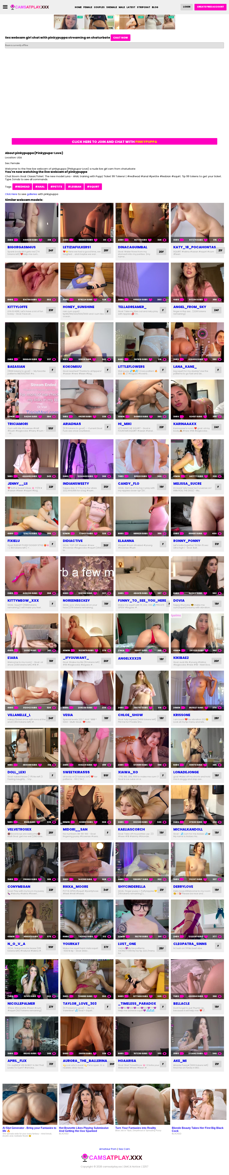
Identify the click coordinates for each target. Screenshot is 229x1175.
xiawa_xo (128, 772)
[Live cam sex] (31, 7)
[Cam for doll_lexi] (31, 748)
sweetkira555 (76, 772)
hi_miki (124, 423)
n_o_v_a (16, 943)
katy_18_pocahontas (194, 247)
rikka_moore (75, 886)
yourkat (71, 943)
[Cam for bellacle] (197, 979)
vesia (68, 715)
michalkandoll (188, 829)
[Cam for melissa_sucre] (197, 459)
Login (186, 6)
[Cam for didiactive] (87, 516)
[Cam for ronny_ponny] (197, 516)
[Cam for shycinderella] (142, 862)
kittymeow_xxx (23, 600)
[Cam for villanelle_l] (31, 691)
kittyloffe (17, 307)
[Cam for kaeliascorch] (142, 805)
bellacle (181, 1003)
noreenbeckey (76, 600)
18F (51, 661)
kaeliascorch (131, 829)
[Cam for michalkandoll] (197, 805)
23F (51, 310)
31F (217, 544)
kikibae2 (181, 657)
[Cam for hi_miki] (142, 399)
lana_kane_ (185, 366)
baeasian (16, 366)
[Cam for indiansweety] (87, 459)
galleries (32, 194)
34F (105, 890)
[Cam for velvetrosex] (31, 805)
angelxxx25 (129, 658)
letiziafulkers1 (77, 247)
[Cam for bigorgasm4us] (31, 223)
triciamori (18, 423)
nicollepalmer (21, 1003)
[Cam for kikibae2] (197, 633)
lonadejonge (186, 772)
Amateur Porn (108, 1149)
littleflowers (131, 366)
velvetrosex (20, 829)
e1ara (13, 657)
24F (50, 250)
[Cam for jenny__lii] (31, 459)
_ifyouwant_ (76, 657)
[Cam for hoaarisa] (142, 1036)
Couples (99, 7)
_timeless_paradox (137, 1003)
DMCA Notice (132, 1166)
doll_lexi (17, 772)
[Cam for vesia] (87, 691)
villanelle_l (19, 715)
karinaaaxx (184, 423)
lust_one (127, 943)
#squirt (93, 186)
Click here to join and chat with (114, 141)
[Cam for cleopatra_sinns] (197, 919)
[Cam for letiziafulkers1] (87, 223)
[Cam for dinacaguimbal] (142, 223)
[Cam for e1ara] (31, 633)
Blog (155, 7)
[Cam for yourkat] (87, 919)
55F (50, 428)
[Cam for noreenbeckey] (87, 576)
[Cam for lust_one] (142, 919)
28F (106, 250)
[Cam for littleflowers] (142, 342)
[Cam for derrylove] (197, 862)
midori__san (75, 829)
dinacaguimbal (132, 247)
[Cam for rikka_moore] (87, 862)
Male (122, 7)
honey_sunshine (78, 307)
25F (161, 948)
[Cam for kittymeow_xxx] (31, 576)
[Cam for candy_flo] (142, 459)
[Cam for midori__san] (87, 805)
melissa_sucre (187, 483)
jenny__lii (17, 483)
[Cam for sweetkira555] (87, 748)
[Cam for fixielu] (31, 516)
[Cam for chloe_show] (142, 691)
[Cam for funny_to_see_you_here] (142, 576)
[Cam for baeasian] (31, 342)
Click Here (11, 194)
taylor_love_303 (80, 1003)
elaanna (126, 540)
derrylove (183, 886)
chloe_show (130, 715)
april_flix (17, 1060)
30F (105, 545)
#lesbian (74, 186)
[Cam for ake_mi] (197, 1036)
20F (161, 252)
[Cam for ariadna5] (87, 399)
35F (106, 487)
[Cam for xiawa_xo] (142, 748)
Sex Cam (124, 1149)
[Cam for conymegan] (31, 862)
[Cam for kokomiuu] (87, 342)
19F (162, 487)
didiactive (73, 540)
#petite (56, 186)
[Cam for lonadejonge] (197, 748)
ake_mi (180, 1060)
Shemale (111, 7)
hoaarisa (127, 1060)
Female (87, 7)
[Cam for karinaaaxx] (197, 399)
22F (161, 427)
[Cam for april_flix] (31, 1036)
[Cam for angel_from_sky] (197, 283)
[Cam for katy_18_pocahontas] (197, 223)
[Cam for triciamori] (31, 399)
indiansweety (76, 483)
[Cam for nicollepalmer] (31, 979)
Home (78, 7)
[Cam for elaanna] (142, 516)
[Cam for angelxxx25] (142, 633)
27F (51, 1007)
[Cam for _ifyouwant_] (87, 633)
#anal (40, 186)
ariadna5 (72, 423)
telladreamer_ (132, 307)
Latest (131, 7)
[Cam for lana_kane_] (197, 342)
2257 (145, 1166)
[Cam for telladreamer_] (142, 283)
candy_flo (128, 483)
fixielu (14, 540)
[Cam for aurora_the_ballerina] (87, 1036)
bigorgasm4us (22, 247)
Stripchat (143, 7)
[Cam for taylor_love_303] (87, 979)
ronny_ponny (186, 540)
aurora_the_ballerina (85, 1060)
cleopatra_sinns (190, 943)
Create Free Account (210, 6)
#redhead (22, 186)
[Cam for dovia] (197, 576)
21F (220, 250)
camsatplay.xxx (112, 1166)
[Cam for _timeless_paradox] (142, 979)
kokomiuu (72, 366)
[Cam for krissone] (197, 691)
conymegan (19, 886)
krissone (181, 715)
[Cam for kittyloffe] (31, 283)
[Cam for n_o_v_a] (31, 919)
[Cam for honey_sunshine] (87, 283)
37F (106, 947)
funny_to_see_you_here (142, 600)
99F (106, 775)
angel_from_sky (189, 307)
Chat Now (120, 37)
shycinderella (132, 886)
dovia (179, 600)
